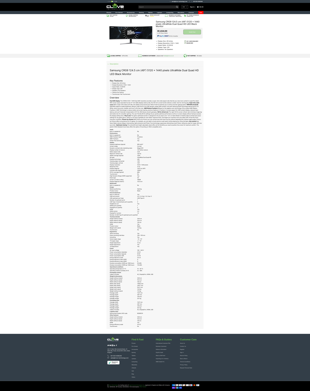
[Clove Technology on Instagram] (112, 345)
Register (182, 349)
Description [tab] (114, 64)
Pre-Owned (119, 12)
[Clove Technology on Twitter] (108, 345)
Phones (109, 12)
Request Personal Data (186, 367)
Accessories (131, 12)
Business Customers (161, 346)
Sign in (182, 352)
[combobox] (156, 6)
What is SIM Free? (160, 355)
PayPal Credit (159, 352)
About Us (182, 343)
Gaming (141, 12)
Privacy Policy (183, 364)
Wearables (181, 12)
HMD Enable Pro (160, 361)
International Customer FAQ (163, 343)
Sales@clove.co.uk (169, 55)
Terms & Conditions (185, 361)
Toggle (112, 1)
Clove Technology (113, 385)
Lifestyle (191, 12)
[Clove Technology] (114, 340)
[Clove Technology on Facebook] (116, 345)
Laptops (159, 12)
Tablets (150, 12)
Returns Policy (184, 355)
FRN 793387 (143, 386)
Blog (133, 374)
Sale (200, 12)
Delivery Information (161, 349)
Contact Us (183, 346)
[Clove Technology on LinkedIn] (114, 345)
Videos (133, 377)
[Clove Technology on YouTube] (110, 345)
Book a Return (183, 358)
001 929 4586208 (198, 1)
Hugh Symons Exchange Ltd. (136, 385)
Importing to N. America (162, 358)
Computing (169, 12)
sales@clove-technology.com (179, 1)
